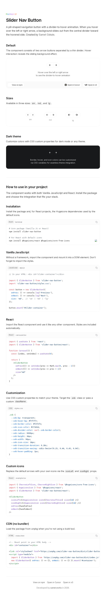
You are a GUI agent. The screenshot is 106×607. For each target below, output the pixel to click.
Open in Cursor (73, 85)
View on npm (17, 85)
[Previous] (50, 65)
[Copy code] (96, 222)
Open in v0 (92, 85)
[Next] (56, 65)
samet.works (56, 588)
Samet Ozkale (46, 34)
